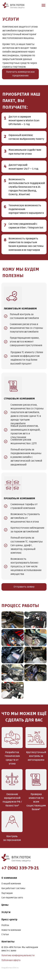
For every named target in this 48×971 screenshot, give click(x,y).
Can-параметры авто (12, 897)
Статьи (5, 934)
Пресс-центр (9, 919)
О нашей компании (11, 883)
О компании (9, 877)
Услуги (5, 912)
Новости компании (11, 930)
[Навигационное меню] (43, 5)
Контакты (7, 941)
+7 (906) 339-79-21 (20, 868)
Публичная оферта (11, 960)
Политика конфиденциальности (17, 955)
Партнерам (7, 893)
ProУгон (5, 925)
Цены (4, 904)
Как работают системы (13, 888)
